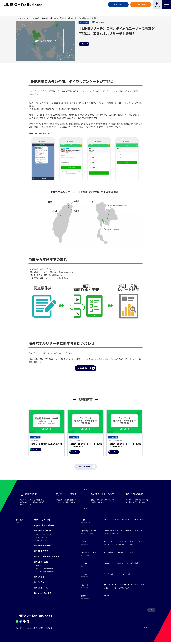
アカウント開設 (140, 4)
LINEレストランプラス (42, 537)
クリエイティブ (108, 544)
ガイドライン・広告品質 (125, 544)
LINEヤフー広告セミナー (111, 533)
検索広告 (38, 565)
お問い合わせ (118, 4)
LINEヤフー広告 (41, 561)
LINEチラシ (39, 582)
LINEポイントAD (41, 587)
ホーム (19, 18)
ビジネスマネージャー (43, 519)
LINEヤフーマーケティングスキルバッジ (116, 588)
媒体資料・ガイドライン (125, 552)
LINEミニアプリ (41, 551)
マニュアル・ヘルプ (110, 585)
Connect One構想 (42, 593)
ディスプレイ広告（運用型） (44, 569)
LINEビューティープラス (43, 534)
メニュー (166, 7)
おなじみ (106, 596)
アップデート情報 (132, 563)
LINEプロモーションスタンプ (46, 556)
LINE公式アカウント (43, 530)
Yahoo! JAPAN (32, 628)
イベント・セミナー (89, 531)
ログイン (157, 7)
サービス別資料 (108, 552)
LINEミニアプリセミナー (134, 530)
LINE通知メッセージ (43, 545)
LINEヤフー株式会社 (45, 628)
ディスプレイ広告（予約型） (44, 572)
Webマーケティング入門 (138, 541)
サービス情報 (34, 18)
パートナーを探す (109, 574)
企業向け (106, 519)
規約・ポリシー (20, 628)
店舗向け (116, 519)
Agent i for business (44, 525)
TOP (152, 610)
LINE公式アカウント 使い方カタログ (134, 519)
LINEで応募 (39, 576)
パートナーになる (124, 574)
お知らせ (120, 563)
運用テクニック (108, 541)
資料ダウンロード (88, 553)
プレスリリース (108, 563)
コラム (26, 18)
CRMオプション (40, 540)
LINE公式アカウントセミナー (113, 530)
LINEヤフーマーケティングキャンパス (132, 585)
